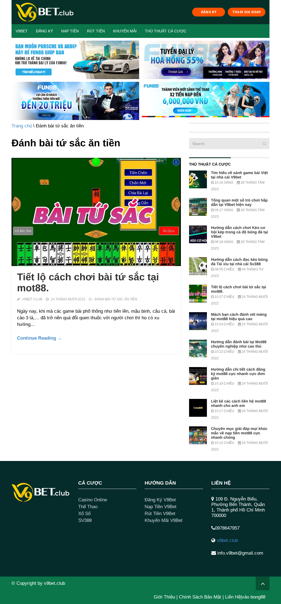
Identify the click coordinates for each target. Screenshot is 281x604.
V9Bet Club (32, 299)
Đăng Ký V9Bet (160, 499)
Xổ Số (84, 513)
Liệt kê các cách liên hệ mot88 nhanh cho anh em (238, 403)
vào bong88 (253, 597)
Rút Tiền (96, 31)
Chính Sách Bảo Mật (200, 597)
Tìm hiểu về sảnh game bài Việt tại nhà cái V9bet (239, 174)
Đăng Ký (44, 31)
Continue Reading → (39, 338)
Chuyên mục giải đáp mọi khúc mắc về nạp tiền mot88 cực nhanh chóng (239, 433)
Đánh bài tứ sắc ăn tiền (116, 299)
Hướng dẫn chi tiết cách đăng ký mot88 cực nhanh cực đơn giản (238, 373)
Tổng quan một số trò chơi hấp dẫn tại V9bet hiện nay (239, 202)
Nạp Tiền (70, 31)
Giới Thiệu (164, 597)
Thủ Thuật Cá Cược (165, 31)
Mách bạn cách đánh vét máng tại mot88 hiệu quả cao (239, 316)
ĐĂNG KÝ (209, 12)
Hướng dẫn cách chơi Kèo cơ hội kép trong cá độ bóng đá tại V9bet (239, 232)
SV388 (85, 520)
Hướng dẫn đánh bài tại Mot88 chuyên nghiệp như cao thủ (238, 344)
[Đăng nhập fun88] (205, 101)
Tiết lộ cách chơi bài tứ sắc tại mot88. (88, 282)
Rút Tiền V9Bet (160, 513)
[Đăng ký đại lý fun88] (75, 60)
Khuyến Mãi (125, 31)
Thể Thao (87, 506)
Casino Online (92, 499)
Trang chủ (22, 125)
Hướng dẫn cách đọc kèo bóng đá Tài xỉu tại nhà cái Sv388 (239, 261)
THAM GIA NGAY (246, 12)
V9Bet (22, 31)
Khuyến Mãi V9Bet (163, 520)
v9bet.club (227, 540)
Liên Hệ (233, 597)
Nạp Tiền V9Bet (160, 506)
